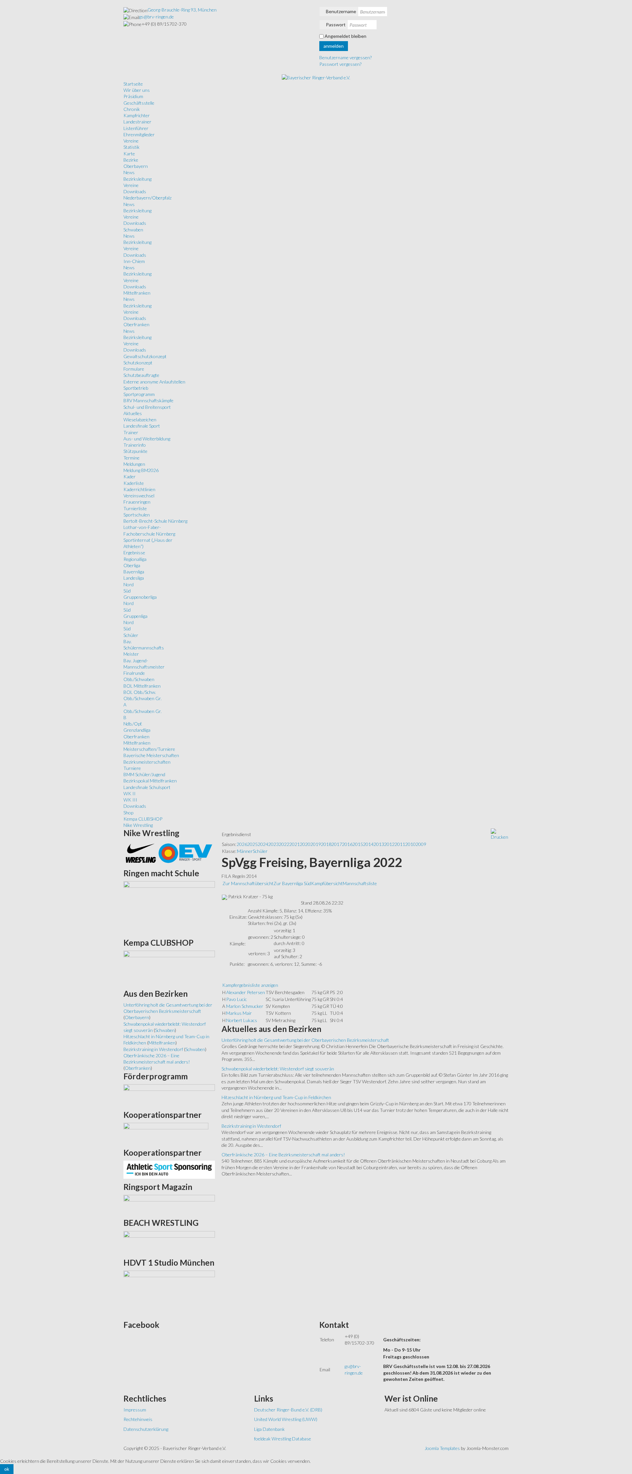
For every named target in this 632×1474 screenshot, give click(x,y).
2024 (263, 844)
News (129, 172)
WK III (130, 800)
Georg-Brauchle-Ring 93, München (182, 10)
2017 (336, 844)
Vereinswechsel (138, 495)
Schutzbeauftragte (141, 375)
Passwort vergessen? (340, 64)
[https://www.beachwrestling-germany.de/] (169, 1242)
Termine (131, 458)
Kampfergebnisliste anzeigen (250, 985)
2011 (400, 844)
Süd (127, 590)
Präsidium (133, 96)
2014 (368, 844)
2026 (242, 844)
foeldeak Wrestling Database (282, 1438)
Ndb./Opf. (132, 723)
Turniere (132, 768)
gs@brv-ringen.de (156, 16)
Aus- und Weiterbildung (146, 438)
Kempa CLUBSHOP (142, 819)
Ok (6, 1469)
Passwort (336, 24)
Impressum (134, 1409)
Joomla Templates (442, 1448)
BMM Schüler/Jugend (144, 774)
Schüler (130, 635)
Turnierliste (135, 508)
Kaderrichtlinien (139, 489)
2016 (347, 844)
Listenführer (135, 128)
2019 (315, 844)
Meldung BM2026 (141, 470)
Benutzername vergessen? (345, 57)
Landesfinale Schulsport (147, 787)
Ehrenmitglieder (139, 134)
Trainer (130, 432)
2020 (305, 844)
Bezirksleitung (137, 179)
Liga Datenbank (269, 1429)
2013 (379, 844)
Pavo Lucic (236, 999)
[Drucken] (499, 834)
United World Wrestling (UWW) (285, 1419)
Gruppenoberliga (140, 597)
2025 (252, 844)
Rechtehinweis (137, 1419)
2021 (294, 844)
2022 (284, 844)
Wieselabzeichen (139, 419)
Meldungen (134, 464)
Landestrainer (137, 121)
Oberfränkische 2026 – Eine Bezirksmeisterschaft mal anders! (283, 1154)
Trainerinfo (134, 445)
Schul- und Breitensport (147, 407)
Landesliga (133, 578)
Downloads (134, 191)
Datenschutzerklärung (145, 1429)
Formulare (133, 369)
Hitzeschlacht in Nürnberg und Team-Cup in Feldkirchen (276, 1097)
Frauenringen (136, 502)
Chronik (131, 109)
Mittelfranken (136, 293)
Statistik (131, 147)
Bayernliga (133, 571)
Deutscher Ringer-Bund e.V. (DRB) (288, 1409)
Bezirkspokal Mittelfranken (150, 780)
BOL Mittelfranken (142, 686)
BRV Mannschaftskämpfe (148, 400)
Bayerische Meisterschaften (151, 755)
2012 (389, 844)
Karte (129, 153)
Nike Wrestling (138, 825)
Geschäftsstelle (138, 103)
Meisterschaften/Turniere (149, 749)
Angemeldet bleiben (345, 36)
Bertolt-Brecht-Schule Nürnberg (155, 521)
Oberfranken (136, 324)
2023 (273, 844)
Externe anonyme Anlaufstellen (154, 381)
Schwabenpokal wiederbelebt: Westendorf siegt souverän (278, 1068)
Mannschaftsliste (360, 883)
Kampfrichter (136, 115)
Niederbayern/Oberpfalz (147, 197)
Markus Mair (239, 1013)
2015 (358, 844)
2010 (410, 844)
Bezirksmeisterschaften (147, 762)
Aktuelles (132, 413)
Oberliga (131, 565)
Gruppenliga (135, 616)
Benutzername (341, 11)
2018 (326, 844)
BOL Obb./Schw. (139, 692)
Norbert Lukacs (241, 1020)
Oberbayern (135, 166)
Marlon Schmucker (244, 1006)
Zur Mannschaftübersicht (248, 883)
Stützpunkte (135, 451)
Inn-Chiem (134, 261)
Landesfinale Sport (141, 426)
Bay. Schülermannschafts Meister (143, 648)
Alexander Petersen (245, 992)
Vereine (131, 141)
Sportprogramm (139, 394)
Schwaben (133, 229)
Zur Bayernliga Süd (292, 883)
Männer (245, 851)
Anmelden (334, 46)
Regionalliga (134, 559)
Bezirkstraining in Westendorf (251, 1126)
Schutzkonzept (137, 362)
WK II (129, 793)
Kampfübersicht (327, 883)
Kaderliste (133, 483)
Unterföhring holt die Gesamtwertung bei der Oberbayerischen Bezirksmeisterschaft (305, 1040)
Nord (128, 584)
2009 (421, 844)
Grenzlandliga (136, 730)
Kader (129, 476)
